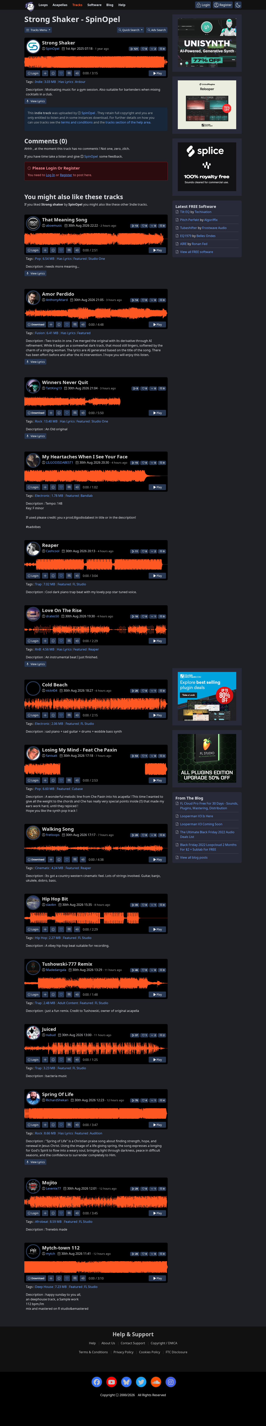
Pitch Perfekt (189, 220)
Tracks (77, 5)
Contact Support (133, 1343)
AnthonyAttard (57, 300)
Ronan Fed (199, 244)
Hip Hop (41, 938)
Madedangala (56, 970)
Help (121, 5)
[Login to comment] (69, 73)
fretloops (53, 835)
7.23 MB (61, 1287)
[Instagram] (170, 1381)
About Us (108, 1343)
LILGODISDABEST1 (59, 462)
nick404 (51, 690)
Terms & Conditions (93, 1352)
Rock (38, 421)
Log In (50, 175)
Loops (43, 5)
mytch (50, 1253)
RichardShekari (57, 1100)
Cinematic (42, 868)
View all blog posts (194, 857)
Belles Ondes (206, 236)
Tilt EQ (185, 212)
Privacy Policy (123, 1352)
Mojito (49, 1182)
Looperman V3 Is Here (196, 816)
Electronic (42, 495)
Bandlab (87, 495)
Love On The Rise (62, 610)
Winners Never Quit (65, 382)
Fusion (40, 333)
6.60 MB (48, 789)
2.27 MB (55, 938)
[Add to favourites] (61, 73)
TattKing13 (54, 388)
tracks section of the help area (128, 122)
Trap (38, 584)
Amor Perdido (58, 294)
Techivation (203, 212)
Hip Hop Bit (55, 898)
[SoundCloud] (156, 1381)
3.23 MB (49, 1068)
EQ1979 (185, 236)
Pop (38, 258)
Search (158, 30)
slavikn (51, 904)
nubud (51, 1035)
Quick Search (131, 30)
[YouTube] (111, 1381)
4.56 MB (48, 649)
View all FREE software (196, 252)
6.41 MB (52, 333)
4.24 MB (57, 868)
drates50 (52, 616)
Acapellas (60, 5)
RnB (38, 649)
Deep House (44, 1287)
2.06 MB (57, 723)
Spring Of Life (57, 1094)
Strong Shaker (58, 42)
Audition (96, 1133)
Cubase (77, 789)
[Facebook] (96, 1381)
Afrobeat (41, 1221)
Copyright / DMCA (164, 1343)
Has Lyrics (65, 82)
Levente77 (53, 1188)
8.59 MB (56, 1221)
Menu (39, 30)
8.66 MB (50, 1133)
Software (94, 5)
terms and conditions (77, 122)
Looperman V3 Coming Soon (201, 824)
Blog (109, 5)
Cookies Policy (149, 1352)
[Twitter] (141, 1381)
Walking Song (58, 829)
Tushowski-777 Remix (67, 964)
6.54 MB (48, 258)
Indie (38, 82)
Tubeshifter (188, 228)
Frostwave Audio (214, 228)
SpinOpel (52, 48)
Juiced (49, 1029)
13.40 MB (50, 421)
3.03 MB (50, 82)
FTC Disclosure (176, 1352)
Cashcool (52, 551)
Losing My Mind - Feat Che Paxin (79, 749)
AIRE (183, 244)
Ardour (80, 82)
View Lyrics (37, 101)
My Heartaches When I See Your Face (85, 456)
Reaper (50, 545)
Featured (80, 258)
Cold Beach (55, 684)
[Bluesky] (126, 1381)
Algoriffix (211, 220)
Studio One (96, 258)
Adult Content (68, 1003)
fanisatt (51, 755)
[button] (238, 4)
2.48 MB (49, 1003)
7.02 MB (49, 584)
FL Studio (79, 584)
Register (66, 175)
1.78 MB (57, 495)
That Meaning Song (64, 219)
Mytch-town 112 (61, 1247)
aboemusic (54, 225)
